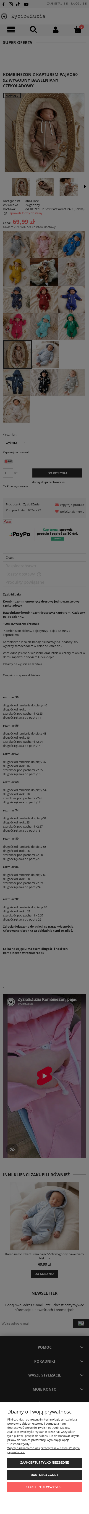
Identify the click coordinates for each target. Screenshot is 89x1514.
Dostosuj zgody (44, 1475)
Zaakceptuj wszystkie (45, 1487)
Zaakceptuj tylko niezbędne (44, 1462)
